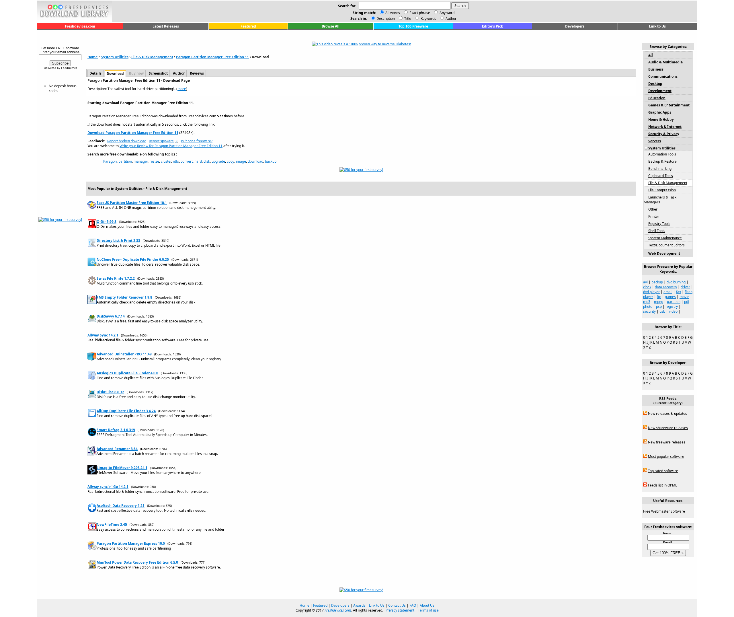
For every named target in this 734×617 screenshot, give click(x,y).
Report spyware (161, 141)
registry (671, 306)
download (255, 161)
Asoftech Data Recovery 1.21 (121, 505)
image (241, 161)
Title (407, 18)
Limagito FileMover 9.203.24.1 (122, 467)
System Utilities (114, 57)
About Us (427, 605)
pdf (686, 301)
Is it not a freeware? (196, 141)
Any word (447, 12)
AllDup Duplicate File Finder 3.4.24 (126, 410)
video (673, 311)
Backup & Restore (662, 161)
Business (655, 69)
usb (662, 311)
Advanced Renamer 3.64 (117, 448)
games (670, 296)
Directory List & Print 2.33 (118, 240)
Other (652, 209)
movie (684, 296)
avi (645, 282)
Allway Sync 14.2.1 (102, 335)
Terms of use (428, 610)
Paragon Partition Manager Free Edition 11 (212, 57)
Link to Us (657, 26)
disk (207, 161)
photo (647, 306)
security (649, 311)
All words (392, 12)
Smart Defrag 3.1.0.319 (116, 429)
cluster (166, 161)
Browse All (330, 26)
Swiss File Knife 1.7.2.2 (116, 278)
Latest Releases (166, 26)
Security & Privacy (663, 133)
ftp (659, 296)
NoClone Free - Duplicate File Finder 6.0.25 (133, 259)
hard (198, 161)
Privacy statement (400, 610)
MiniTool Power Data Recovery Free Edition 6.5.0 (137, 562)
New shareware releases (668, 427)
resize (154, 161)
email (667, 291)
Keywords (428, 18)
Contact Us (397, 605)
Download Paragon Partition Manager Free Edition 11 (132, 132)
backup (270, 161)
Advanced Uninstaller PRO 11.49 (124, 354)
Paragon (110, 161)
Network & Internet (665, 126)
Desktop (655, 83)
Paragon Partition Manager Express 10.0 (131, 543)
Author (450, 18)
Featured (248, 26)
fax (678, 291)
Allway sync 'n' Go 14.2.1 (107, 486)
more (181, 88)
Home (304, 605)
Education (656, 98)
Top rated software (663, 470)
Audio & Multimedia (665, 62)
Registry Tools (659, 223)
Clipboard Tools (660, 175)
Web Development (664, 253)
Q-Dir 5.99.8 (106, 221)
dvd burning (676, 282)
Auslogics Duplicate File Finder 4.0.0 (127, 373)
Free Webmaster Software (664, 511)
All (650, 54)
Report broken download (126, 141)
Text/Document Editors (666, 245)
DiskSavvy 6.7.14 (111, 316)
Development (659, 90)
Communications (663, 76)
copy (230, 161)
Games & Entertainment (669, 105)
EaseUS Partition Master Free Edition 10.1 (132, 202)
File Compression (662, 190)
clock (647, 287)
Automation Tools (662, 154)
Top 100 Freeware (413, 26)
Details (95, 73)
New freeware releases (666, 442)
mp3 (646, 301)
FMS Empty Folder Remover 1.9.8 (124, 297)
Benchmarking (659, 168)
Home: (92, 57)
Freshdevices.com (80, 26)
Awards (359, 605)
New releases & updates (667, 413)
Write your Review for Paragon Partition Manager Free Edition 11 (171, 145)
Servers (654, 141)
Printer (653, 216)
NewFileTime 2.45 (112, 524)
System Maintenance (665, 237)
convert (187, 161)
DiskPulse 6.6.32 (110, 392)
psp (659, 306)
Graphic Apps (659, 112)
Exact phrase (419, 12)
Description (385, 18)
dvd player (651, 291)
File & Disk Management (152, 57)
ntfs (176, 161)
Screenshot (158, 73)
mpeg (658, 301)
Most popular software (666, 456)
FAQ (412, 605)
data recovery (666, 287)
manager (141, 161)
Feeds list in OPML (662, 485)
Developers (574, 26)
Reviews (197, 73)
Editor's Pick (492, 26)
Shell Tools (656, 230)
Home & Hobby (661, 119)
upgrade (218, 161)
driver (685, 287)
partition (125, 161)
